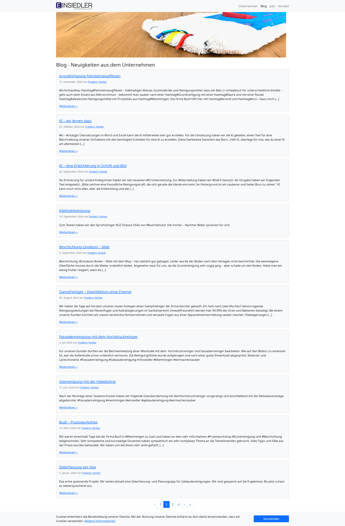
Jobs (272, 6)
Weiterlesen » (68, 106)
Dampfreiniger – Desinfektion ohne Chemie (95, 291)
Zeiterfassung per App (77, 467)
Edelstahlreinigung (74, 210)
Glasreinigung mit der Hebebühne (87, 381)
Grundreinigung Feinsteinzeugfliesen (89, 75)
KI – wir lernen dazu (75, 120)
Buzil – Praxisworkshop (78, 422)
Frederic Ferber (97, 82)
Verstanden (271, 519)
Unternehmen (248, 6)
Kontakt (283, 6)
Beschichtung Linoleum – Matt (84, 246)
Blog (264, 6)
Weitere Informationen (100, 521)
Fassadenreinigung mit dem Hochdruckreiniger (98, 336)
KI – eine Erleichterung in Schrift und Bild (92, 165)
